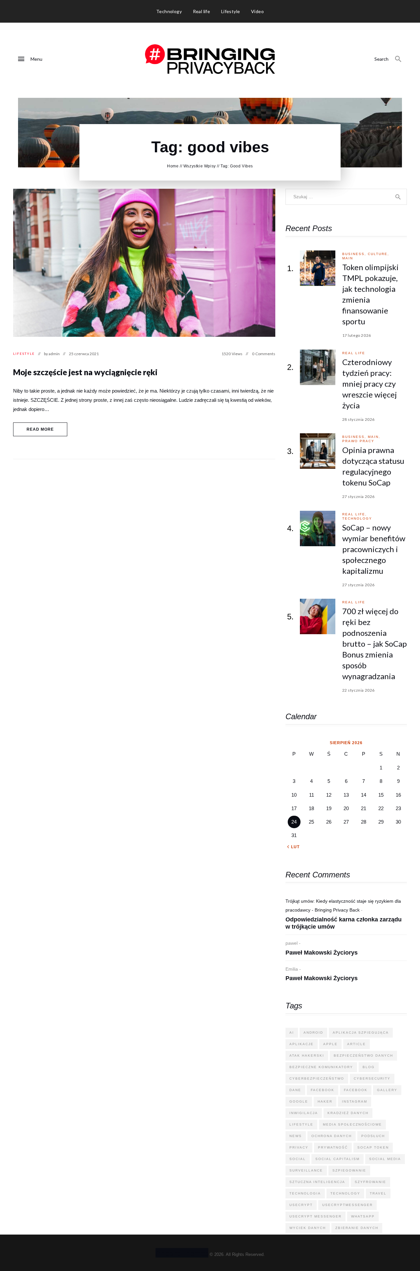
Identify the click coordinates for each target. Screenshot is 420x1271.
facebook (322, 1090)
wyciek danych (307, 1228)
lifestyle (301, 1124)
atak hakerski (306, 1055)
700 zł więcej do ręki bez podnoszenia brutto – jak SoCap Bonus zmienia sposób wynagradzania (374, 643)
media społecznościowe (352, 1124)
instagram (354, 1101)
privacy (298, 1147)
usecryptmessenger (347, 1205)
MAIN (347, 258)
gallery (387, 1090)
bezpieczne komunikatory (321, 1067)
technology (357, 518)
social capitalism (337, 1159)
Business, (355, 254)
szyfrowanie (370, 1182)
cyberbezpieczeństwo (316, 1078)
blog (369, 1067)
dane (295, 1090)
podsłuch (373, 1136)
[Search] (398, 59)
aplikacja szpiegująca (361, 1032)
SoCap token (373, 1147)
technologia (305, 1193)
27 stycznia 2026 (358, 496)
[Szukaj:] (346, 196)
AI (291, 1032)
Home (172, 166)
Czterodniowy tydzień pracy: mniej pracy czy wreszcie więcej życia (369, 383)
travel (378, 1193)
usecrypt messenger (315, 1216)
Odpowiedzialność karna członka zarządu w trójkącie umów (343, 923)
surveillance (306, 1170)
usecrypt (301, 1205)
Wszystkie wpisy (199, 166)
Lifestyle (24, 353)
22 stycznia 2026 (358, 690)
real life (353, 353)
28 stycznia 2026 (358, 419)
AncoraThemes (182, 1253)
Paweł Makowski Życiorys (321, 952)
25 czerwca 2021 (84, 353)
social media (385, 1159)
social (297, 1159)
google (298, 1101)
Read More (40, 429)
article (356, 1044)
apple (330, 1044)
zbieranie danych (356, 1228)
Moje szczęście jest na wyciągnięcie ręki (85, 372)
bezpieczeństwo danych (363, 1055)
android (313, 1032)
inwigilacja (303, 1113)
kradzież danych (347, 1113)
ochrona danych (331, 1136)
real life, (354, 514)
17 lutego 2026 (356, 335)
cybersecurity (372, 1078)
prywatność (333, 1147)
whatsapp (363, 1216)
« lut (293, 847)
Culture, (378, 254)
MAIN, (374, 437)
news (295, 1136)
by (52, 353)
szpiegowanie (349, 1170)
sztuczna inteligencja (317, 1182)
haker (325, 1101)
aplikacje (301, 1044)
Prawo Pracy (358, 441)
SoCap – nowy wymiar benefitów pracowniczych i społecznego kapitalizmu (373, 549)
